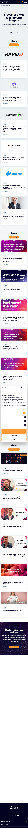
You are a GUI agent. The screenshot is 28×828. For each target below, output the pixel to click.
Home (3, 5)
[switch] (25, 417)
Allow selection (14, 435)
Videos (16, 32)
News (11, 32)
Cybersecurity (5, 821)
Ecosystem (4, 824)
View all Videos (14, 449)
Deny (14, 439)
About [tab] (23, 391)
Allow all (14, 431)
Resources (8, 5)
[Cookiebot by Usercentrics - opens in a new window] (21, 387)
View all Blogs (14, 237)
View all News (14, 45)
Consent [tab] (5, 391)
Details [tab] (14, 391)
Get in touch (14, 647)
